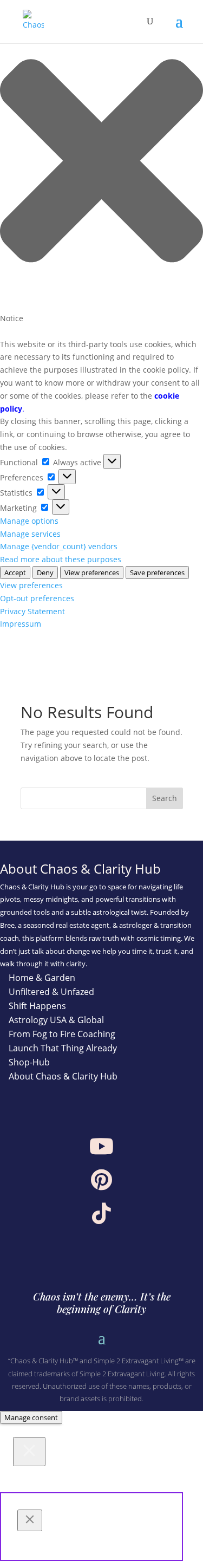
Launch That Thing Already (63, 1048)
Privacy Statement (32, 611)
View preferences (91, 572)
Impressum (20, 624)
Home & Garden (42, 978)
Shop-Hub (29, 1062)
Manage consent (31, 1417)
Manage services (30, 534)
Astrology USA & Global (56, 1020)
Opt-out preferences (37, 598)
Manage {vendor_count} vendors (58, 546)
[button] (101, 162)
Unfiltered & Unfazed (51, 992)
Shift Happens (37, 1006)
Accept (15, 572)
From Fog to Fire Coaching (62, 1034)
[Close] (29, 1451)
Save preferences (157, 572)
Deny (45, 572)
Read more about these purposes (60, 559)
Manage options (29, 521)
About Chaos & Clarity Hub (63, 1076)
